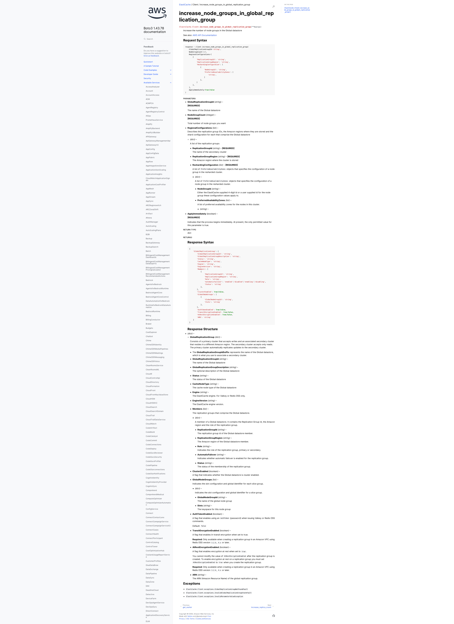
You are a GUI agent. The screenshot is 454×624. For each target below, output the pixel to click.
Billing (148, 315)
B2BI (148, 234)
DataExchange (152, 569)
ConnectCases (152, 530)
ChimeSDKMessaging (155, 357)
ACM (148, 99)
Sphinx (190, 616)
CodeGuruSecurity (154, 457)
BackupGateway (153, 243)
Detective (150, 594)
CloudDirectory (152, 382)
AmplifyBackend (153, 128)
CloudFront (150, 390)
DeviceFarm (151, 598)
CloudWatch (151, 424)
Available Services (152, 82)
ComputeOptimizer (154, 498)
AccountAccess (152, 95)
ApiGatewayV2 (152, 145)
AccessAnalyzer (153, 87)
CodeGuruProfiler (153, 461)
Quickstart (148, 62)
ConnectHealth (152, 534)
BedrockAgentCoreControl (157, 297)
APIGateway (151, 137)
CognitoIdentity (152, 478)
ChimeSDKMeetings (154, 353)
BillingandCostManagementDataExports (158, 262)
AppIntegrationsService (156, 166)
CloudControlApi (153, 378)
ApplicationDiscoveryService (158, 616)
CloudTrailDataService (155, 419)
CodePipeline (151, 465)
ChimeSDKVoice (153, 361)
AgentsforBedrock (154, 284)
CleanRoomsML (152, 369)
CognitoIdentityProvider (156, 482)
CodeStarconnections (155, 469)
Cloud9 (149, 374)
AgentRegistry (152, 107)
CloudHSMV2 (151, 403)
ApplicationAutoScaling (156, 170)
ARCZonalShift (152, 209)
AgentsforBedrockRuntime (157, 288)
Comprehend (151, 490)
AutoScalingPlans (153, 230)
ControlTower (152, 546)
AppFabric (150, 157)
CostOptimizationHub (155, 551)
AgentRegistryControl (155, 112)
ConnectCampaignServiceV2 (158, 526)
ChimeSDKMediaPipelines (157, 349)
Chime (148, 340)
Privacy (182, 619)
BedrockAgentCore (154, 292)
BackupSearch (152, 247)
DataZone (150, 582)
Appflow (149, 161)
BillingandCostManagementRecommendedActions (158, 275)
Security (147, 78)
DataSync (150, 578)
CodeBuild (150, 432)
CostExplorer (151, 332)
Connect (149, 513)
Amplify (149, 124)
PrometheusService (154, 120)
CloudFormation (152, 386)
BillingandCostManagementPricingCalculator (158, 269)
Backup (149, 238)
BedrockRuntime (153, 311)
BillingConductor (153, 320)
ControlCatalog (152, 542)
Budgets (149, 328)
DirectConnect (152, 611)
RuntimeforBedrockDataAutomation (158, 306)
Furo (209, 616)
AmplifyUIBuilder (153, 132)
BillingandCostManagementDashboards (158, 256)
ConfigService (152, 509)
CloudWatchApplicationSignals (158, 179)
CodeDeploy (151, 449)
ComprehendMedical (155, 494)
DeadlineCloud (152, 590)
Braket (148, 324)
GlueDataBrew (152, 565)
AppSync (149, 201)
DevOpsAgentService (155, 603)
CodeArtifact (151, 428)
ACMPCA (149, 103)
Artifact (149, 213)
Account (149, 91)
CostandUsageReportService (158, 556)
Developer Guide (151, 74)
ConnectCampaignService (157, 521)
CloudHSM (150, 399)
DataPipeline (151, 573)
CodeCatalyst (152, 436)
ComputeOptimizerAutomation (158, 504)
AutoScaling (151, 226)
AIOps (148, 116)
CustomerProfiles (153, 561)
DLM (148, 621)
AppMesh (150, 189)
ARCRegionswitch (153, 205)
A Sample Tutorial (151, 66)
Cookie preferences (203, 619)
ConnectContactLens (155, 517)
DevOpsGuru (151, 607)
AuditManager (152, 222)
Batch (148, 251)
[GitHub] (274, 616)
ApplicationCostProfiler (156, 184)
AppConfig (150, 149)
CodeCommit (151, 440)
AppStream (150, 197)
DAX (147, 586)
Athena (149, 218)
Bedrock (149, 280)
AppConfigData (152, 153)
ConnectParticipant (154, 538)
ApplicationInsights (154, 174)
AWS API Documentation (205, 35)
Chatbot (149, 336)
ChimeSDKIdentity (154, 345)
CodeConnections (153, 444)
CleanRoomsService (154, 365)
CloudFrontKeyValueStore (157, 395)
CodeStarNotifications (155, 474)
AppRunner (150, 193)
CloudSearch (151, 407)
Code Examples (150, 70)
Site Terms (190, 619)
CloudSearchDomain (155, 411)
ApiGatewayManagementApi (158, 141)
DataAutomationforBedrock (158, 301)
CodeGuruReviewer (154, 453)
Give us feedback (151, 56)
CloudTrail (150, 415)
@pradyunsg (201, 616)
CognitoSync (151, 486)
